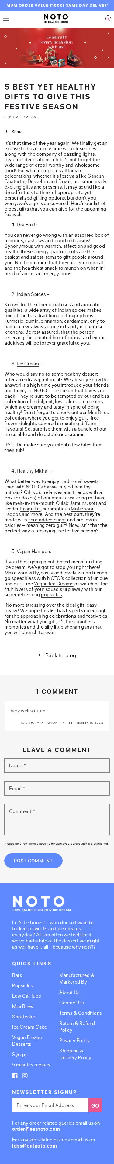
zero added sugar (47, 519)
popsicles (51, 594)
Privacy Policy (74, 1040)
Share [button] (17, 131)
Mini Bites (22, 1006)
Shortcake (23, 1016)
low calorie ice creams (79, 401)
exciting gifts (19, 186)
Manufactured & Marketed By (76, 978)
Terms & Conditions (80, 1013)
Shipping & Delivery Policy (75, 1053)
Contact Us (71, 1002)
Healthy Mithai (32, 470)
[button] (6, 18)
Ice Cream (28, 363)
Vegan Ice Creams (54, 583)
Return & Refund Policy (77, 1026)
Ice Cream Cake (29, 1027)
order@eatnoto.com (36, 1129)
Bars (17, 975)
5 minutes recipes (31, 1064)
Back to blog (60, 655)
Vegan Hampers (34, 551)
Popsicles (22, 985)
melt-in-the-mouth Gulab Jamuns (50, 503)
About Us (69, 992)
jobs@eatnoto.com (34, 1145)
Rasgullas (30, 508)
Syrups (20, 1054)
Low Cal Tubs (26, 995)
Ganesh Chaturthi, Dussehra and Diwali (54, 178)
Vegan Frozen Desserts (27, 1040)
